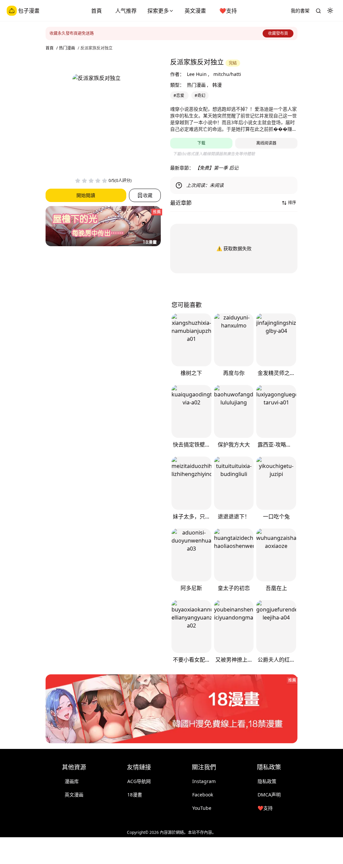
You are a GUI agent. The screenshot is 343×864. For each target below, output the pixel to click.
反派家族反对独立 (96, 48)
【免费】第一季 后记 (216, 168)
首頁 (96, 10)
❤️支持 (228, 10)
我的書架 (300, 10)
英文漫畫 (195, 10)
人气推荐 (126, 10)
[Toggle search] (318, 11)
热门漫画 (67, 48)
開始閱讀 (85, 195)
